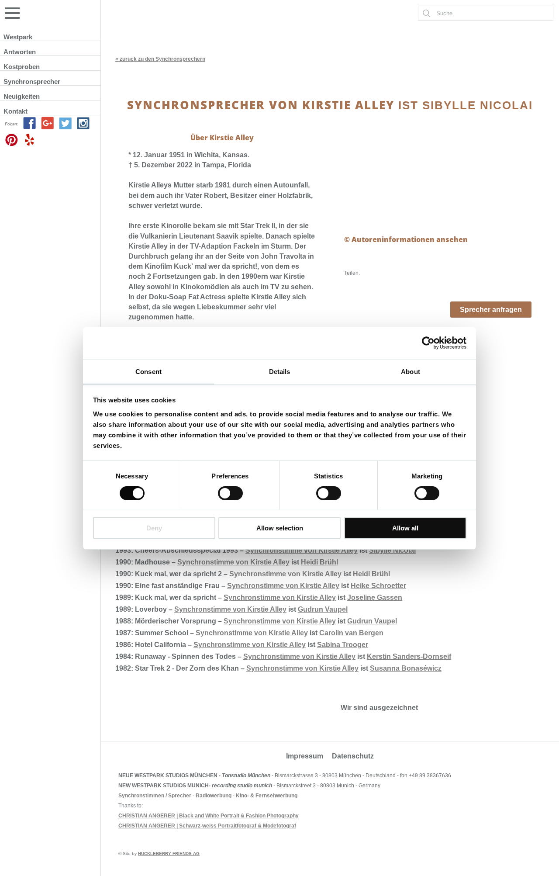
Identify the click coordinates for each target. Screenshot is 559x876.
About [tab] (410, 371)
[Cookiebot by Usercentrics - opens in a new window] (428, 343)
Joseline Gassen (374, 597)
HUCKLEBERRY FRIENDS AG (169, 853)
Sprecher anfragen (491, 309)
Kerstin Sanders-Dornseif (409, 656)
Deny (154, 528)
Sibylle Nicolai (392, 550)
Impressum (304, 756)
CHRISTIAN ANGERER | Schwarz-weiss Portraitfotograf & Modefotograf (207, 826)
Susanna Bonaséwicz (406, 668)
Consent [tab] (148, 371)
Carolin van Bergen (351, 633)
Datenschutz (353, 756)
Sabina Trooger (342, 644)
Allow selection (279, 528)
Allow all (405, 528)
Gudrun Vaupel (323, 609)
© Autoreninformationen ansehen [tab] (406, 239)
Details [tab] (279, 371)
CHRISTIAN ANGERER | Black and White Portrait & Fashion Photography (208, 816)
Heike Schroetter (378, 585)
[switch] (230, 493)
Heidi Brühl (319, 562)
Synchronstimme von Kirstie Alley (301, 550)
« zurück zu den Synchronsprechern (160, 59)
